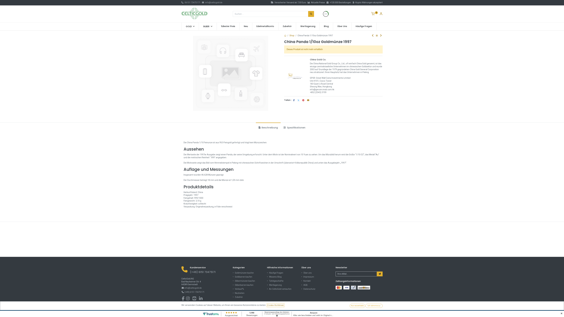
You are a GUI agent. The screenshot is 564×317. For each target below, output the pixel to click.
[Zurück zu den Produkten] (377, 35)
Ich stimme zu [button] (374, 305)
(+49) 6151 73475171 (203, 272)
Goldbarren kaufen (243, 277)
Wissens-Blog (275, 277)
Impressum (308, 277)
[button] (380, 274)
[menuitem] (228, 26)
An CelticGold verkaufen (280, 289)
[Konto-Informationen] (381, 14)
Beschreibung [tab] (269, 127)
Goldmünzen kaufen (244, 273)
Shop (291, 35)
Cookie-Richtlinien (275, 305)
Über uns (307, 273)
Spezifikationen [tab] (295, 127)
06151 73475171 (192, 2)
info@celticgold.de (213, 2)
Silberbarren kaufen (244, 285)
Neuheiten (239, 293)
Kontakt (307, 281)
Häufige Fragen (276, 273)
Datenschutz (309, 289)
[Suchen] (311, 14)
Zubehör (239, 297)
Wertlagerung (275, 285)
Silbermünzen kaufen (245, 281)
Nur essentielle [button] (357, 305)
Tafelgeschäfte (276, 281)
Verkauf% (239, 289)
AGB (305, 285)
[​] (183, 299)
